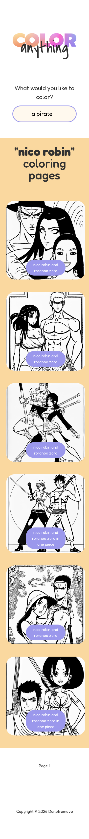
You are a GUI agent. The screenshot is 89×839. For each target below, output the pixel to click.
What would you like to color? (44, 93)
